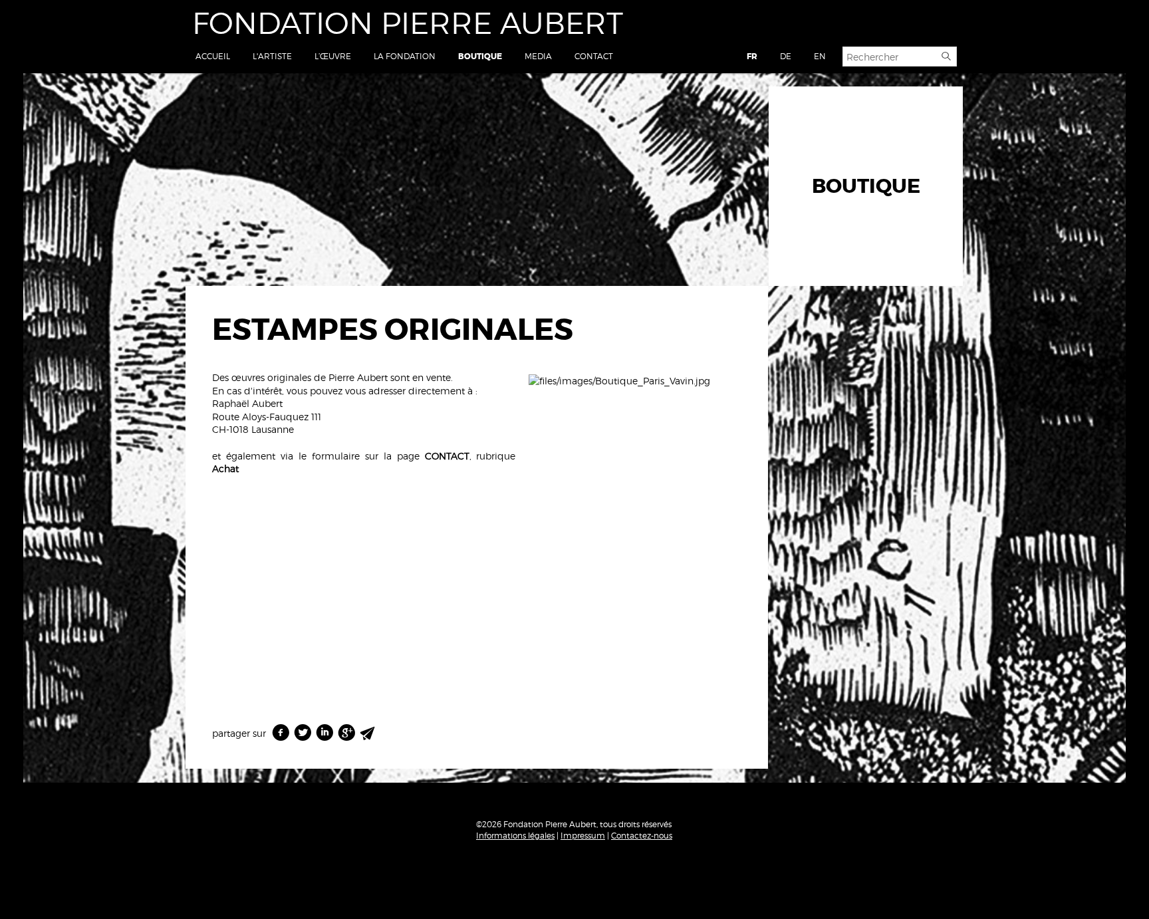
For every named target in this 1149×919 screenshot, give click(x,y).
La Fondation (405, 56)
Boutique (480, 56)
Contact (593, 56)
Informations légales (515, 836)
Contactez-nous (641, 836)
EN (820, 56)
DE (785, 56)
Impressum (583, 836)
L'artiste (272, 56)
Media (538, 56)
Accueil (212, 56)
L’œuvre (333, 56)
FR (752, 56)
